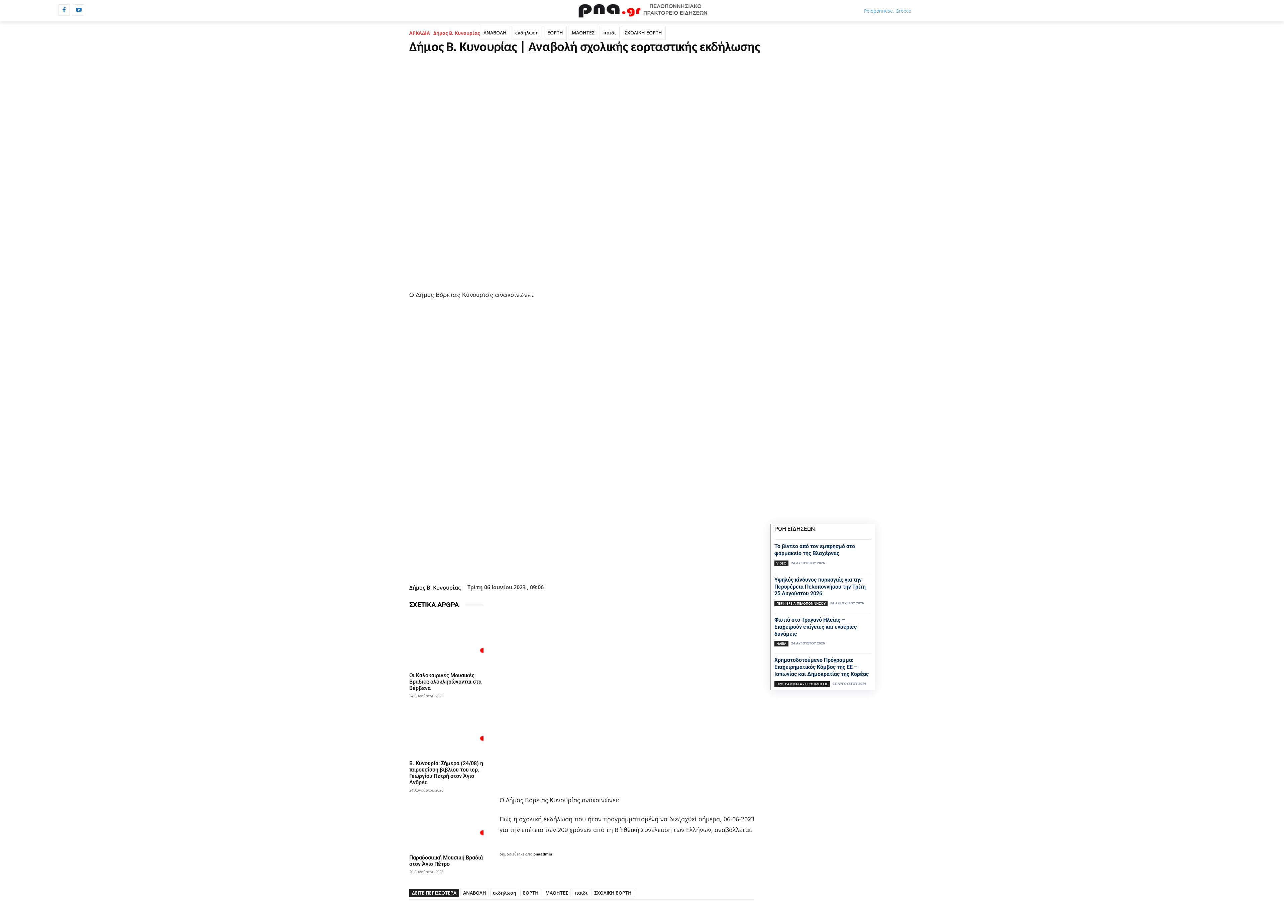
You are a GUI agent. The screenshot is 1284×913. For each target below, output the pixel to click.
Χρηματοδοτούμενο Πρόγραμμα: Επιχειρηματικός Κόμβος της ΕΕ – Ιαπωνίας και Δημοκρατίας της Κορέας (821, 667)
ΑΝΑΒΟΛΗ (495, 32)
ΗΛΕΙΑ (781, 643)
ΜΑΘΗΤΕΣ (583, 32)
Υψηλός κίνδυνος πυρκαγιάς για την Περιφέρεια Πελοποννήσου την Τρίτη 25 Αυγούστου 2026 (820, 587)
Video (781, 563)
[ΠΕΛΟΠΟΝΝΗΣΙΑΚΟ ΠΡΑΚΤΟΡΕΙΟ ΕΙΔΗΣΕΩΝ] (642, 10)
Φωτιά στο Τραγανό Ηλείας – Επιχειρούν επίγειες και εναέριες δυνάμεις (815, 627)
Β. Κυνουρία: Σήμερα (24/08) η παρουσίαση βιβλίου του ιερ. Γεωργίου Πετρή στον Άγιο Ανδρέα (446, 773)
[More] (618, 565)
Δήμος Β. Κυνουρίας (456, 33)
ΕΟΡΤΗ (555, 32)
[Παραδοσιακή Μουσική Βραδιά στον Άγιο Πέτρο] (446, 824)
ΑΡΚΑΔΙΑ (419, 33)
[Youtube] (78, 10)
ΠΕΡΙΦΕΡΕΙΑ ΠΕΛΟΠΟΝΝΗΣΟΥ (801, 603)
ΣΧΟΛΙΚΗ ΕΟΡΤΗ (643, 32)
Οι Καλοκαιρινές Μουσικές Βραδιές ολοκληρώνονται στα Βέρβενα (445, 681)
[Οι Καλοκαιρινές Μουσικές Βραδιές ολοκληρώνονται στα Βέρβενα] (446, 642)
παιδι (609, 32)
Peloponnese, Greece (887, 11)
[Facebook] (64, 10)
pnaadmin (542, 853)
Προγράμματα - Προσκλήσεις (802, 684)
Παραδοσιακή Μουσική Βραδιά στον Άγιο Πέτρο (446, 860)
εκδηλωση (527, 32)
